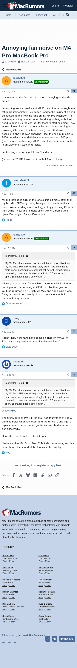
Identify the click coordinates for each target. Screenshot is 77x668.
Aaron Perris (44, 616)
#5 (74, 374)
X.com (12, 561)
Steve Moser (8, 616)
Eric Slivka (43, 555)
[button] (4, 6)
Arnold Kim (8, 555)
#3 (74, 247)
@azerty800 (9, 410)
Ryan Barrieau (45, 604)
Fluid (4, 642)
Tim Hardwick (45, 580)
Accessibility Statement (32, 635)
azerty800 (10, 61)
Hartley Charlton (10, 592)
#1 (74, 91)
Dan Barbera (8, 604)
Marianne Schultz (47, 592)
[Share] (68, 91)
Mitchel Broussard (11, 580)
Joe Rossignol (45, 568)
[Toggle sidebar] (73, 15)
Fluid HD (12, 642)
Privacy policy (9, 635)
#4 (74, 331)
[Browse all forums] (63, 15)
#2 (74, 193)
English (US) (67, 638)
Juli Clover (7, 568)
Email (4, 561)
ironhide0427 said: (14, 255)
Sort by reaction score (53, 61)
